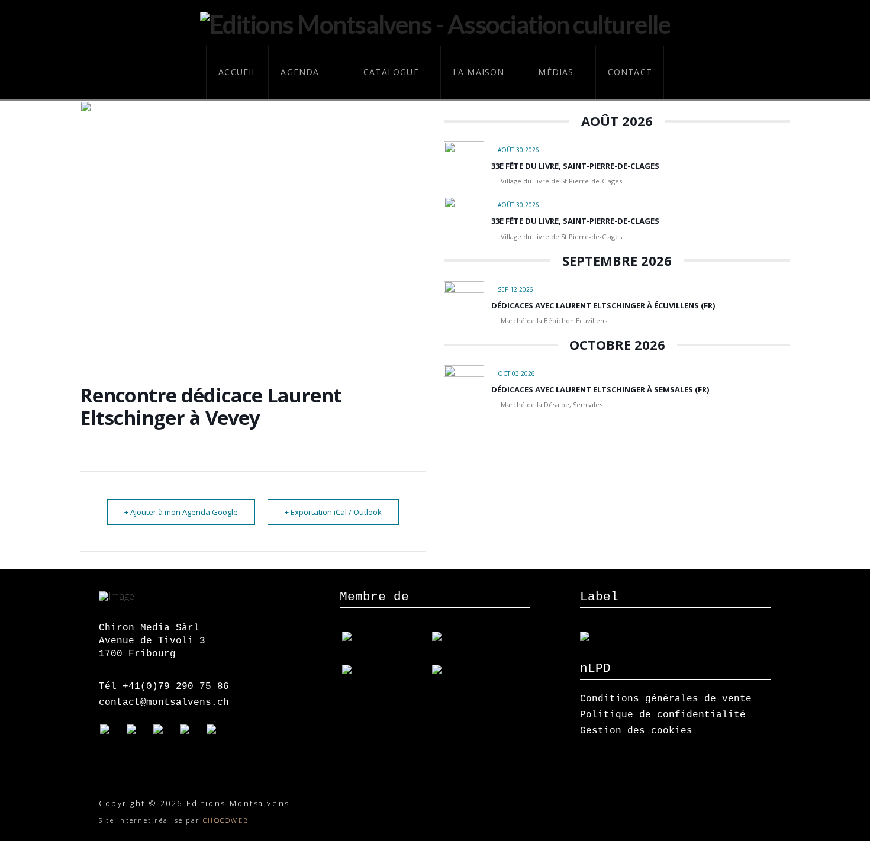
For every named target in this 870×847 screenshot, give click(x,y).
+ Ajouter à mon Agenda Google (181, 512)
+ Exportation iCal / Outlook (333, 512)
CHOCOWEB (226, 820)
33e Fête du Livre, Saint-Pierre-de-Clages (575, 165)
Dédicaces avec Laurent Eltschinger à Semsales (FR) (600, 389)
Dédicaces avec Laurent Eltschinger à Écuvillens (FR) (603, 305)
